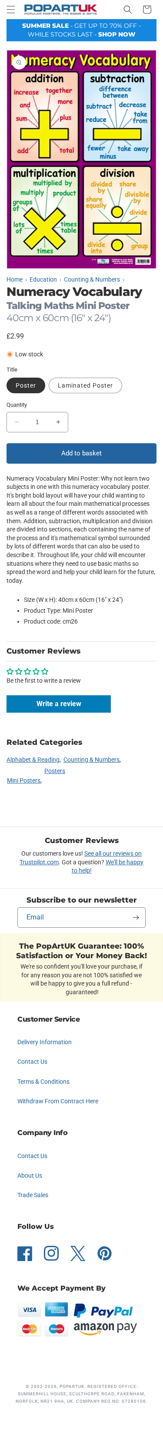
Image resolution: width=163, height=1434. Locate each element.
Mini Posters (23, 780)
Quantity (17, 405)
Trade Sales (32, 1195)
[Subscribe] (135, 917)
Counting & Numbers (91, 759)
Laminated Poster (85, 385)
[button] (10, 9)
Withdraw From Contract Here (57, 1101)
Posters (54, 770)
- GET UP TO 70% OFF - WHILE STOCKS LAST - (81, 30)
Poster (26, 385)
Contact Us (32, 1061)
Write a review (59, 704)
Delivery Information (44, 1042)
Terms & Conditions (43, 1081)
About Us (29, 1175)
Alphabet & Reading (33, 759)
